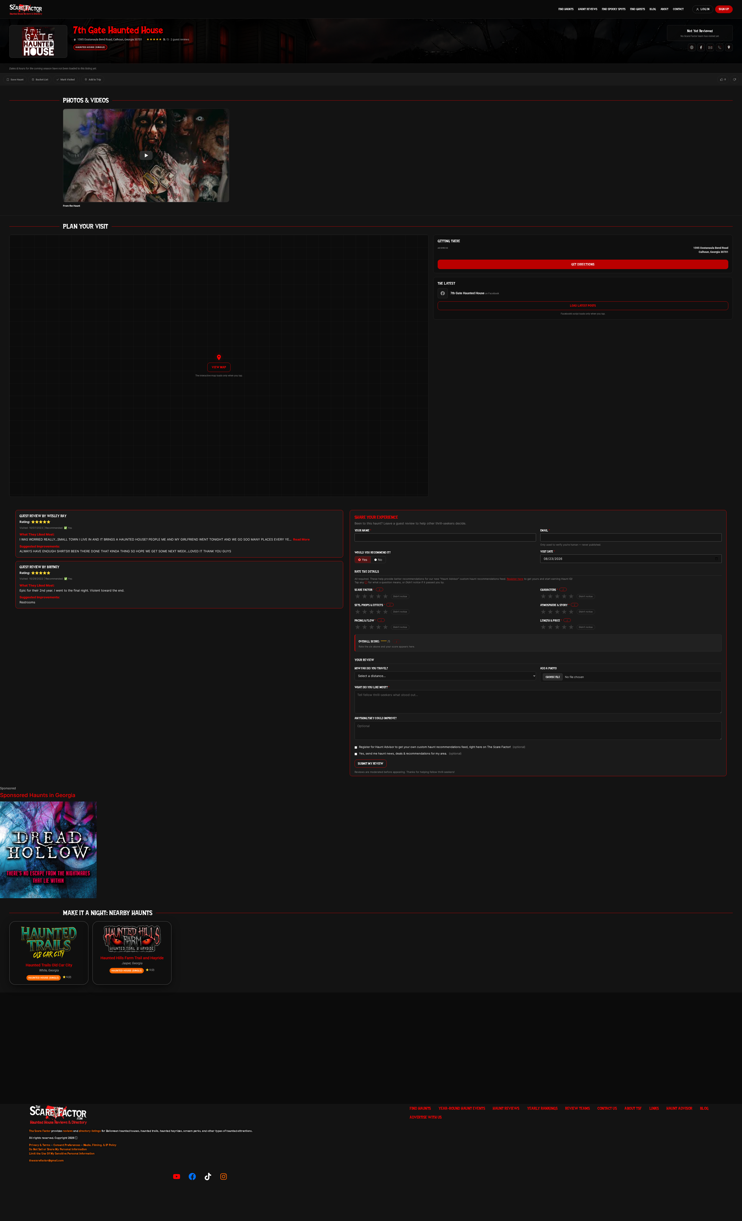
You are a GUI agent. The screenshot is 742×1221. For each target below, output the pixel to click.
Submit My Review (370, 763)
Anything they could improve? (376, 718)
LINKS (654, 1108)
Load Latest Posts (583, 305)
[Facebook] (701, 47)
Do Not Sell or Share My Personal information (58, 1149)
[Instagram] (223, 1176)
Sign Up (724, 9)
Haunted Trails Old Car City (49, 965)
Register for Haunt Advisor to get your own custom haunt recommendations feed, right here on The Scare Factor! (442, 747)
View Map (219, 367)
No (380, 560)
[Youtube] (176, 1176)
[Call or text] (719, 47)
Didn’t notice (400, 596)
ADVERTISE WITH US (426, 1117)
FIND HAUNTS (566, 9)
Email (545, 530)
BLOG (653, 9)
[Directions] (729, 47)
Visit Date (547, 551)
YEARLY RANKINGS (542, 1108)
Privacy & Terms (39, 1145)
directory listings (90, 1131)
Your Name (363, 530)
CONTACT (678, 9)
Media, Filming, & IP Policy (100, 1145)
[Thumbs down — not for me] (734, 79)
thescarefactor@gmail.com (46, 1160)
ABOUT (664, 9)
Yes (364, 560)
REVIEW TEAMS (577, 1108)
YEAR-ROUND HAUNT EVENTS (462, 1108)
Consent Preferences (67, 1145)
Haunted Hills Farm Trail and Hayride (132, 958)
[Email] (710, 47)
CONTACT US (607, 1108)
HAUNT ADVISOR (679, 1108)
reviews (68, 1131)
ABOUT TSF (633, 1108)
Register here (515, 578)
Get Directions (582, 264)
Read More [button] (301, 539)
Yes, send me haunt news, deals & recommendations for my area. (410, 753)
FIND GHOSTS (637, 9)
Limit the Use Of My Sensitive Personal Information (61, 1153)
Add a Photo (548, 668)
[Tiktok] (208, 1176)
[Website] (692, 47)
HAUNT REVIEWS (587, 9)
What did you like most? (372, 687)
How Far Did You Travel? (371, 668)
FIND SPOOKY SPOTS (613, 9)
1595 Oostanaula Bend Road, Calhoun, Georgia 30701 (109, 39)
